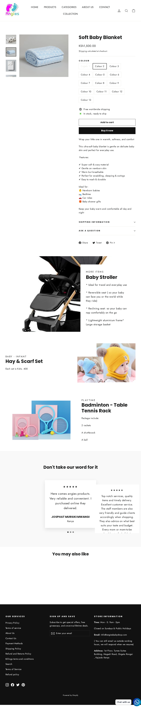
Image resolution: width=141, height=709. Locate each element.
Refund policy (12, 674)
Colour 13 (86, 100)
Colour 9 (114, 83)
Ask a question (89, 230)
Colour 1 (85, 66)
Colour (84, 61)
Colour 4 (85, 74)
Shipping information (94, 222)
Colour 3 (114, 66)
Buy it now (107, 130)
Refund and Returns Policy (18, 653)
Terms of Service (13, 669)
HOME (34, 7)
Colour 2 (99, 66)
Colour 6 (114, 74)
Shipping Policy (13, 648)
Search (9, 664)
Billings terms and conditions (20, 659)
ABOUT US (87, 7)
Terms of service (13, 628)
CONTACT (104, 7)
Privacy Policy (12, 622)
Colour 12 (117, 91)
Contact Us (11, 638)
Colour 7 (85, 83)
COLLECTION (70, 14)
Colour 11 (102, 91)
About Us (10, 633)
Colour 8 (99, 83)
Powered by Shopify (70, 695)
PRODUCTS (50, 7)
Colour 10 (86, 91)
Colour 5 (100, 74)
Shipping (83, 51)
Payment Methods (14, 643)
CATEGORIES (69, 7)
